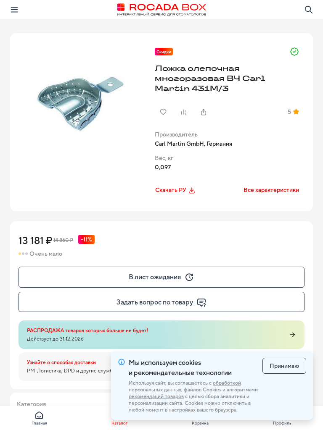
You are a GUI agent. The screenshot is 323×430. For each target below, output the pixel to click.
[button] (82, 105)
